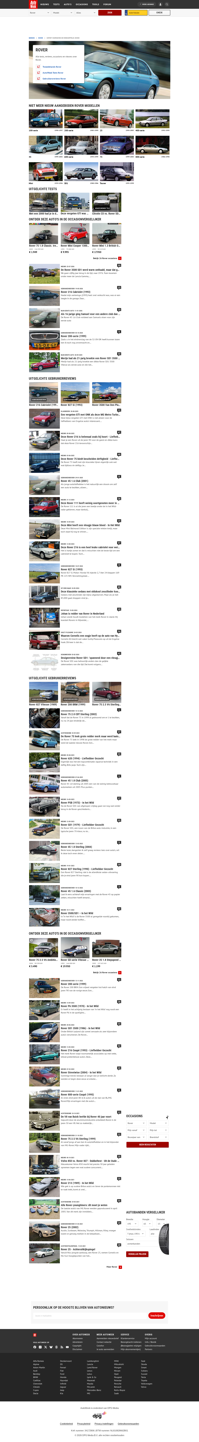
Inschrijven (157, 1315)
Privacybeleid (83, 1424)
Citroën (36, 1387)
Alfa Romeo (38, 1361)
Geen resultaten (147, 1144)
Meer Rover (112, 1267)
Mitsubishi (119, 1364)
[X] (46, 1347)
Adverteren (78, 1342)
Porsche (117, 1383)
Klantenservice (127, 1338)
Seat (143, 1361)
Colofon (100, 1345)
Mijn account (151, 1338)
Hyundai (64, 1380)
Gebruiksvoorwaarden (155, 1345)
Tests (56, 4)
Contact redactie (104, 1342)
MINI (116, 1361)
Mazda (90, 1383)
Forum (107, 4)
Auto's (67, 4)
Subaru (144, 1370)
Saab (116, 1393)
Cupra (36, 1390)
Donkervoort (66, 1361)
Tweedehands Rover (52, 66)
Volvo (143, 1387)
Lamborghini (93, 1361)
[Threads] (57, 1347)
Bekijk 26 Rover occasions (105, 258)
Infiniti (63, 1383)
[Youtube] (68, 1347)
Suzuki (144, 1374)
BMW (35, 1377)
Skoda (144, 1364)
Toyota (144, 1380)
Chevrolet (37, 1383)
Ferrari (63, 1367)
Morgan (117, 1367)
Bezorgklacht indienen (131, 1342)
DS (61, 1364)
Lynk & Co (91, 1377)
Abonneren (78, 1338)
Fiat (61, 1370)
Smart (143, 1367)
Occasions (82, 4)
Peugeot (118, 1377)
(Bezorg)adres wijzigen (131, 1345)
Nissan (117, 1370)
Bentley (36, 1374)
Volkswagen (146, 1383)
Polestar (118, 1380)
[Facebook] (36, 1347)
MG (88, 1393)
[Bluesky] (52, 1347)
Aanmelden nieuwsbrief (108, 1338)
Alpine (36, 1364)
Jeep (62, 1390)
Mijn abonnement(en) (131, 1349)
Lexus (89, 1370)
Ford (62, 1374)
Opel (116, 1374)
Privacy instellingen (104, 1424)
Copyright (77, 1345)
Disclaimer (77, 1349)
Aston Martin (39, 1367)
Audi (35, 1370)
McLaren (91, 1387)
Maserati (91, 1380)
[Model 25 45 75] (159, 1123)
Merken (32, 38)
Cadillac (37, 1380)
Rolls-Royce (119, 1390)
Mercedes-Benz (94, 1390)
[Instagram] (41, 1347)
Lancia (90, 1364)
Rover (40, 38)
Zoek (109, 12)
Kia (61, 1393)
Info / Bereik (150, 1342)
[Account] (161, 4)
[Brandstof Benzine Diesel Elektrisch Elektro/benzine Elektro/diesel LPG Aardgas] (159, 1137)
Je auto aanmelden (105, 1349)
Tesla (143, 1377)
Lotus (89, 1374)
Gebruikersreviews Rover (54, 78)
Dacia (35, 1393)
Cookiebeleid (66, 1424)
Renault (117, 1387)
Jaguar (63, 1387)
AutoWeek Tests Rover (53, 72)
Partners (148, 1349)
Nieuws (44, 4)
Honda (63, 1377)
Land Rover (92, 1367)
